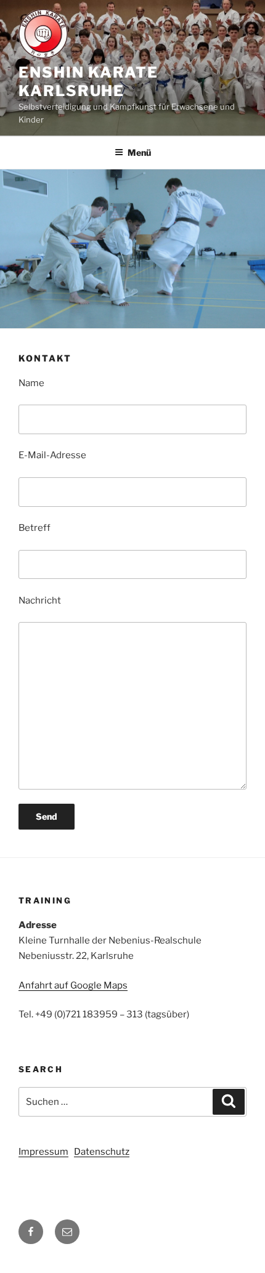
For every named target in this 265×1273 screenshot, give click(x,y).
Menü (139, 152)
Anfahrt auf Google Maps (73, 985)
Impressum (43, 1151)
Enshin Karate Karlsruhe (88, 81)
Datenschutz (101, 1151)
